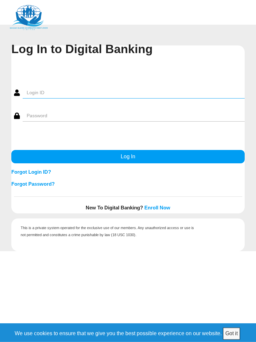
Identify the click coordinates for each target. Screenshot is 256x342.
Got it (231, 333)
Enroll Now (157, 207)
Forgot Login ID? (31, 172)
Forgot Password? (33, 184)
